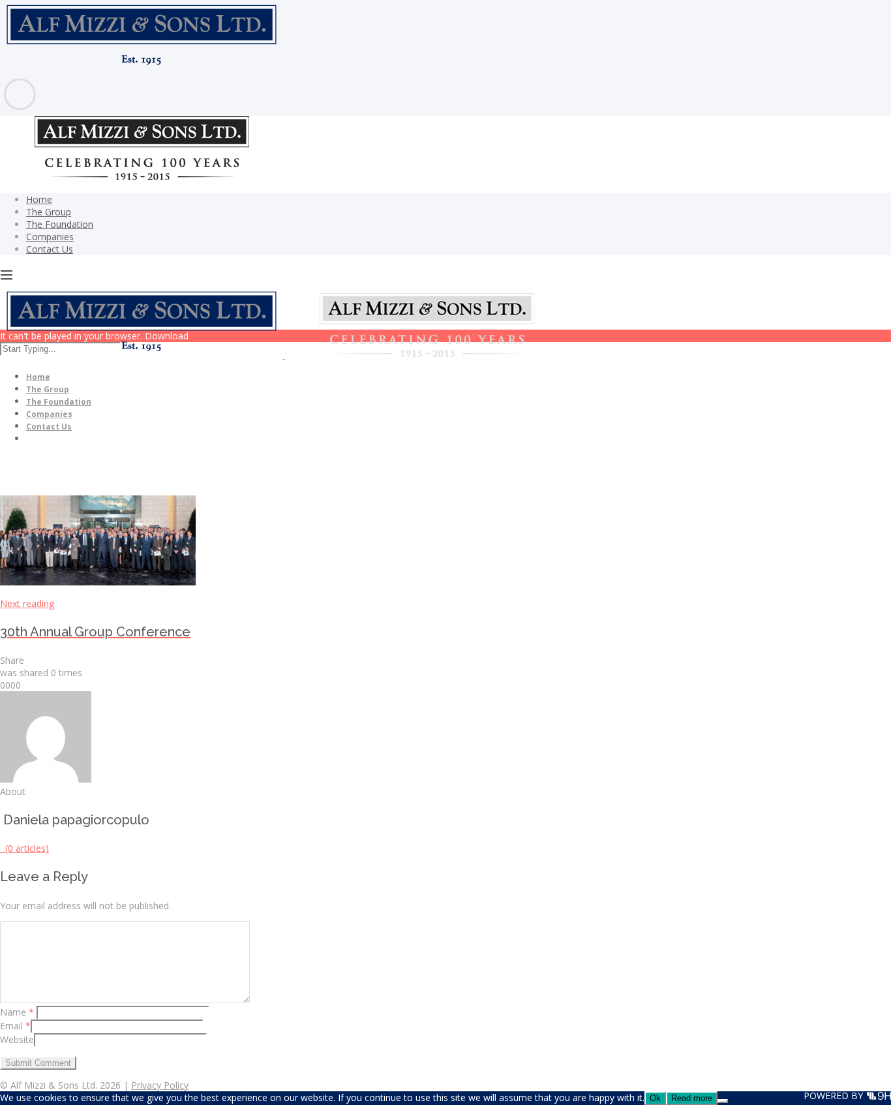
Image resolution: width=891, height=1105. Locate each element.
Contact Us (49, 249)
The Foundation (59, 224)
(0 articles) (24, 848)
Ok (655, 1098)
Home (39, 199)
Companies (50, 236)
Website (17, 1039)
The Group (48, 212)
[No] (722, 1101)
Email (15, 1025)
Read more (691, 1098)
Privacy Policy (160, 1085)
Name (17, 1012)
